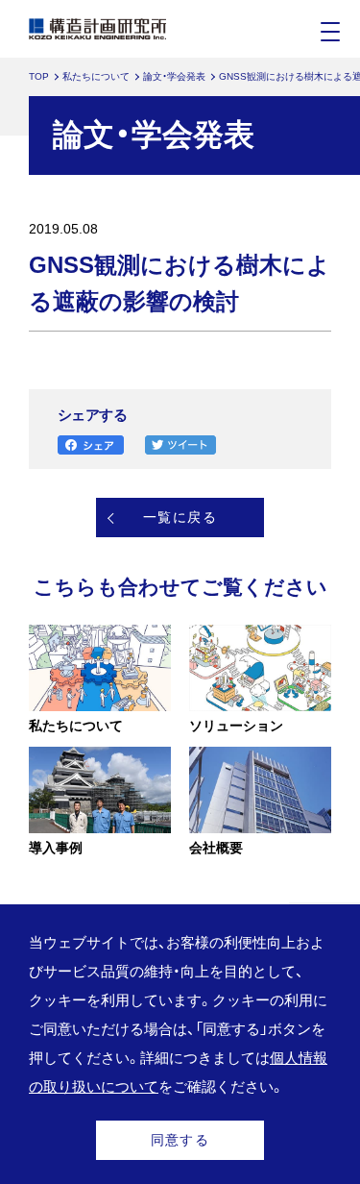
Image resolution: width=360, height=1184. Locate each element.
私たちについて (96, 76)
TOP (39, 76)
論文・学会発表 (174, 76)
